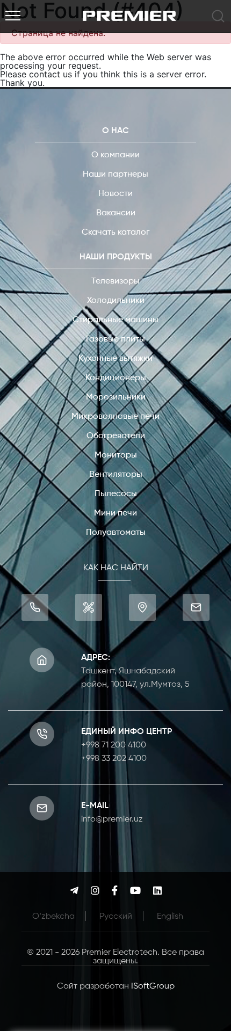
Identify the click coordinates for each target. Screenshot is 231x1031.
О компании (115, 155)
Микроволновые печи (115, 416)
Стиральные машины (115, 320)
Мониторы (116, 455)
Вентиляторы (115, 474)
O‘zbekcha (53, 916)
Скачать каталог (115, 232)
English (170, 916)
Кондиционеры (115, 378)
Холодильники (116, 300)
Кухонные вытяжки (115, 358)
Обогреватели (115, 436)
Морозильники (116, 397)
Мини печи (115, 513)
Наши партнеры (115, 174)
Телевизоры (115, 281)
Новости (115, 194)
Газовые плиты (115, 339)
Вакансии (115, 213)
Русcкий (115, 916)
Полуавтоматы (116, 532)
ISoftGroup (153, 986)
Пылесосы (116, 494)
